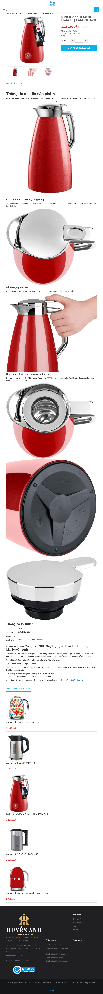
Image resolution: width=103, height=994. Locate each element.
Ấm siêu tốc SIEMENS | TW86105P (22, 854)
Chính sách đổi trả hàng (55, 954)
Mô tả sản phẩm (14, 83)
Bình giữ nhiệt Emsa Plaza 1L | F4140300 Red (27, 814)
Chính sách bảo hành (54, 958)
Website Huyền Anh (74, 680)
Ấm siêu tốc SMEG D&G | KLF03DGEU (23, 722)
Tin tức (75, 930)
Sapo (51, 990)
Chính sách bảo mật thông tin (57, 961)
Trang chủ (77, 919)
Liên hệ (76, 926)
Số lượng (65, 40)
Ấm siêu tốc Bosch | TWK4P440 (20, 763)
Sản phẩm (77, 923)
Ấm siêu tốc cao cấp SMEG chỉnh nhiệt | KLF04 (27, 893)
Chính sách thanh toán (55, 945)
